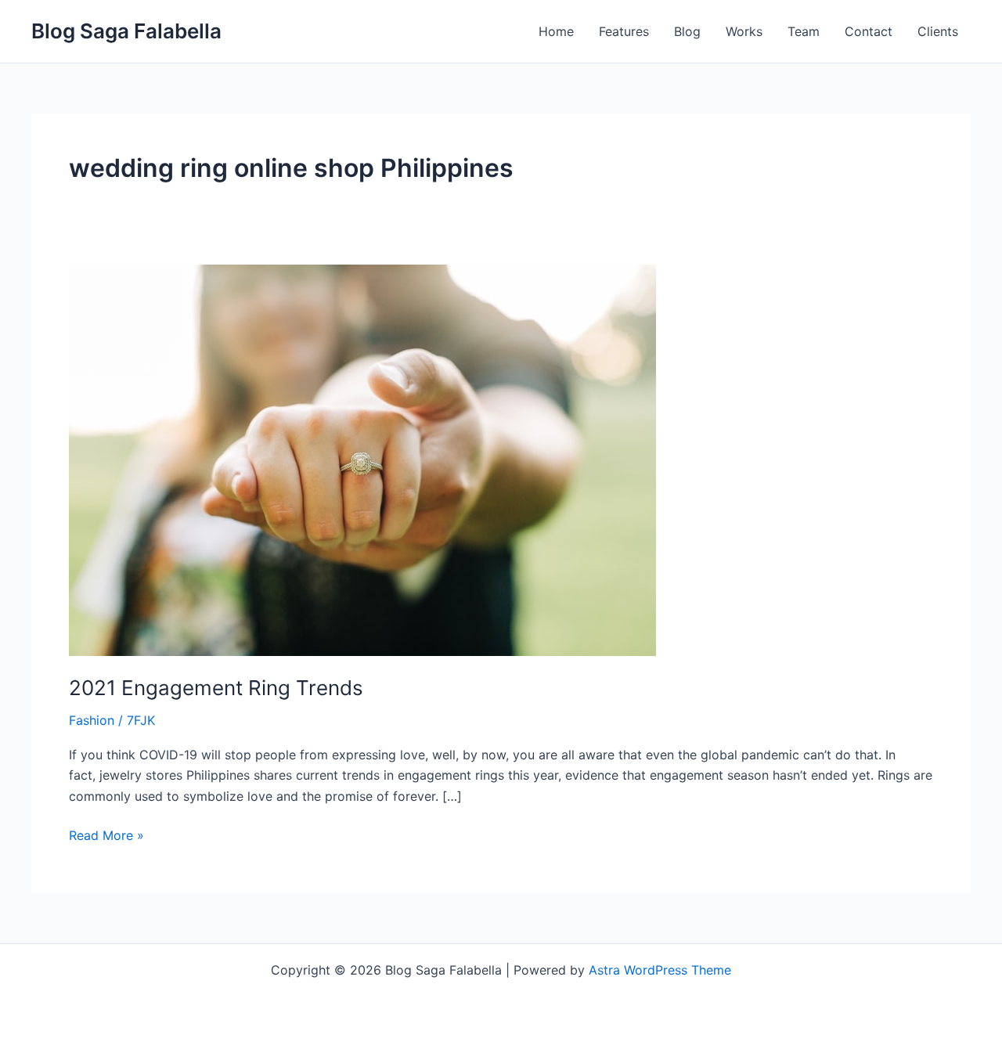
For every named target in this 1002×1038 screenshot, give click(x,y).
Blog (687, 31)
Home (556, 31)
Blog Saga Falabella (126, 31)
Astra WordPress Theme (660, 970)
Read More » (106, 834)
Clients (937, 31)
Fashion (91, 720)
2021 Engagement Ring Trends (216, 688)
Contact (868, 31)
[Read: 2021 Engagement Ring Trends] (362, 459)
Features (624, 31)
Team (804, 31)
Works (744, 31)
